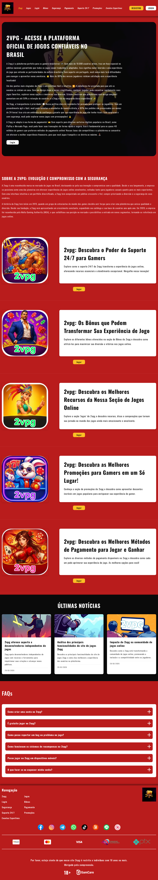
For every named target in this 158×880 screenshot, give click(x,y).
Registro (136, 8)
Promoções (97, 8)
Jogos (28, 8)
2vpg (20, 8)
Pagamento (69, 8)
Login (37, 8)
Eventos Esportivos (114, 8)
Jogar (79, 289)
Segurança (56, 8)
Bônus (45, 8)
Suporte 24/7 (83, 8)
